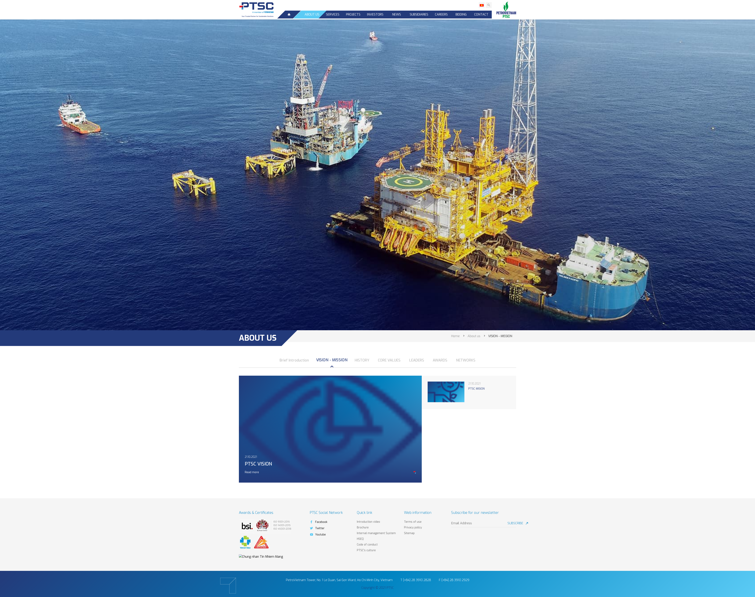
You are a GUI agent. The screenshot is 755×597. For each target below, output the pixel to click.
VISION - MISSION (332, 360)
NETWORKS (465, 360)
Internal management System (376, 533)
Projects (353, 14)
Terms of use (413, 522)
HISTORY (362, 360)
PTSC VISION (258, 464)
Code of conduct (367, 544)
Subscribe (511, 523)
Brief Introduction (294, 360)
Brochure (363, 527)
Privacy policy (413, 527)
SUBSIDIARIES (419, 14)
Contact (481, 14)
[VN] (482, 5)
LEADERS (416, 360)
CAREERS (441, 14)
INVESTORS (375, 14)
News (396, 14)
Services (332, 14)
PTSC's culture (366, 550)
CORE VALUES (389, 360)
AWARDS (440, 360)
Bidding (461, 14)
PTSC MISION (476, 389)
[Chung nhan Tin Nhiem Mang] (261, 556)
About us (312, 14)
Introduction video (368, 522)
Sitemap (409, 533)
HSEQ (360, 539)
